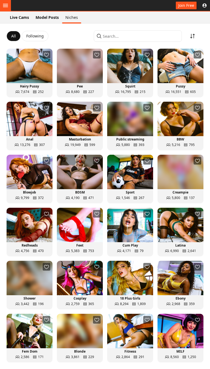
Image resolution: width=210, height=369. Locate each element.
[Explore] (5, 5)
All (13, 36)
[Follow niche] (46, 54)
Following (35, 36)
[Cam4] (30, 5)
